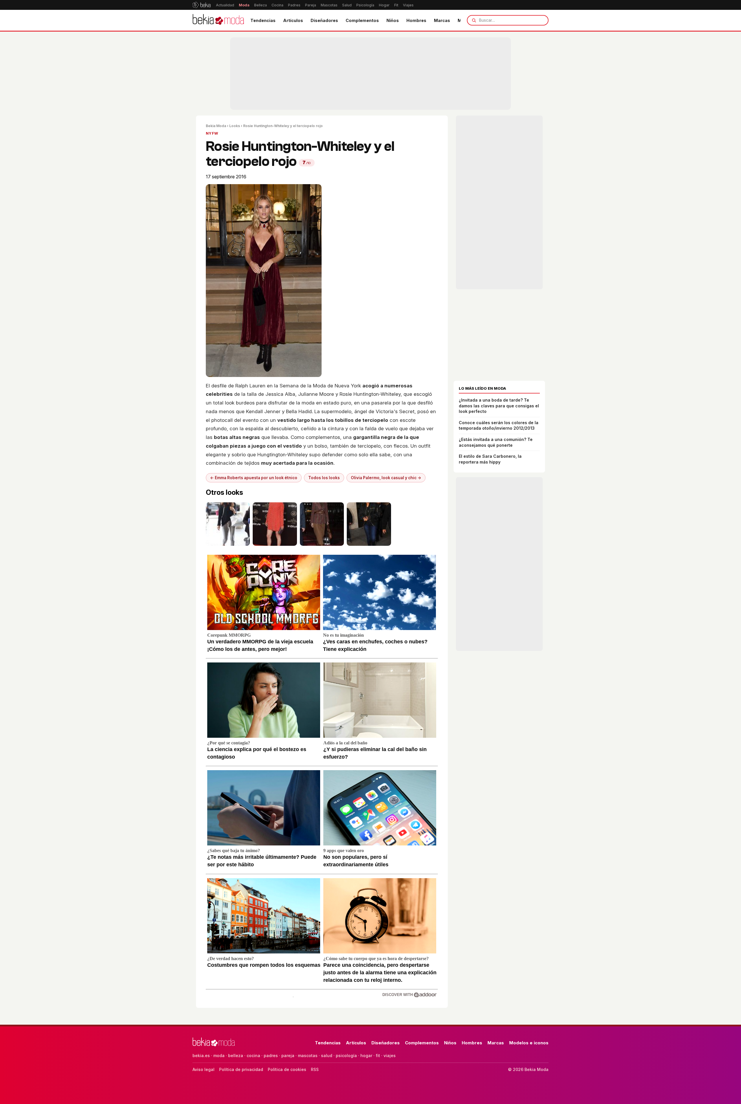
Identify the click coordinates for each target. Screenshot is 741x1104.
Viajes (408, 5)
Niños (392, 20)
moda (219, 1055)
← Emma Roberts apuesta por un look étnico (253, 477)
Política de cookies (287, 1069)
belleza (235, 1055)
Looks (234, 126)
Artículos (293, 20)
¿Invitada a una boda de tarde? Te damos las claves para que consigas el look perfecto (499, 406)
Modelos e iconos (529, 1043)
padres (271, 1055)
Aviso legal (203, 1069)
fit (378, 1055)
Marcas (442, 20)
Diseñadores (324, 20)
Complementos (362, 20)
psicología (346, 1055)
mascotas (308, 1055)
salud (326, 1055)
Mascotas (329, 5)
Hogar (384, 5)
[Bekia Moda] (218, 20)
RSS (315, 1069)
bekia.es (201, 1055)
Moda (244, 5)
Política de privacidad (241, 1069)
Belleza (260, 5)
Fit (396, 5)
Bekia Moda (216, 126)
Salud (347, 5)
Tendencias (263, 20)
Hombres (416, 20)
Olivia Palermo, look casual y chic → (386, 477)
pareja (287, 1055)
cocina (253, 1055)
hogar (366, 1055)
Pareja (310, 5)
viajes (390, 1055)
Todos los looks (324, 477)
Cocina (277, 5)
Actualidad (225, 5)
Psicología (365, 5)
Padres (294, 5)
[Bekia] (201, 5)
